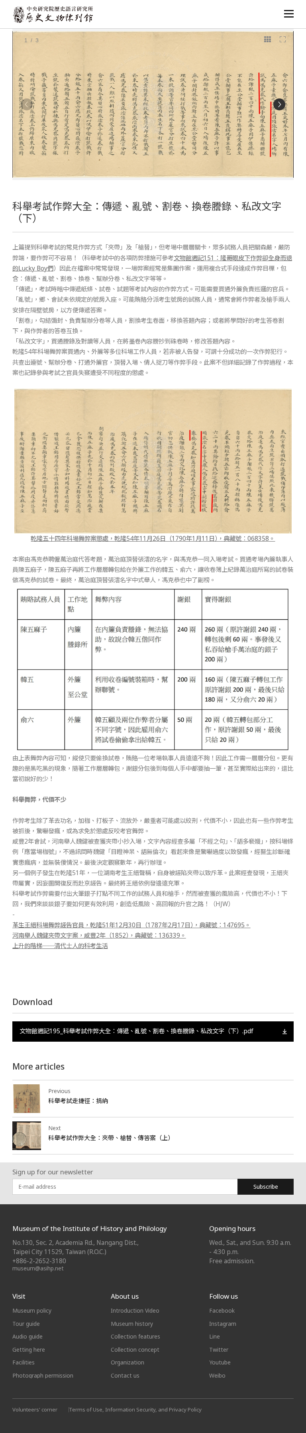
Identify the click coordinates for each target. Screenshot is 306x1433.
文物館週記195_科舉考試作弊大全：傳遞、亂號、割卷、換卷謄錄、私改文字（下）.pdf (136, 1031)
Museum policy (31, 1310)
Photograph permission (42, 1375)
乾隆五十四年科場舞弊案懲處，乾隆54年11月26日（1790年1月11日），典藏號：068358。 (153, 538)
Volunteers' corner (34, 1409)
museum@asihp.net (38, 1268)
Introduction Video (135, 1310)
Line (214, 1336)
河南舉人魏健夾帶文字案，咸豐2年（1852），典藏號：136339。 (99, 935)
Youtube (220, 1362)
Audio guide (27, 1336)
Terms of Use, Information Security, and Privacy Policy (135, 1409)
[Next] (279, 104)
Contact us (125, 1375)
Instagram (222, 1323)
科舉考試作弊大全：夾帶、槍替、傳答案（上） (111, 1138)
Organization (127, 1362)
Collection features (135, 1336)
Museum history (132, 1323)
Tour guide (26, 1323)
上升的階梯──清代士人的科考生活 (60, 946)
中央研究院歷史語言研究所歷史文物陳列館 (52, 14)
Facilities (23, 1362)
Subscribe (265, 1186)
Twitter (218, 1349)
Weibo (217, 1375)
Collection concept (135, 1349)
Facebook (222, 1310)
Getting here (28, 1349)
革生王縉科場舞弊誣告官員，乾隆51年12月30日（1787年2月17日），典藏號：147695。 (131, 925)
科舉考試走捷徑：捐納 (78, 1101)
